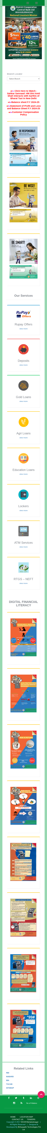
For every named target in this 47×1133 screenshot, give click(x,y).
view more (23, 329)
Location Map (26, 1117)
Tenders (31, 1119)
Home (13, 1117)
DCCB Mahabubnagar (29, 1122)
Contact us (17, 1119)
